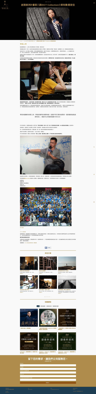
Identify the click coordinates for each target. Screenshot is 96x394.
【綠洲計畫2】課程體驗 (25, 328)
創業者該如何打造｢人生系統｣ (63, 270)
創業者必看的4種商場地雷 (24, 270)
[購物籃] (94, 147)
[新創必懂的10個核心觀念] (29, 281)
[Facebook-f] (94, 174)
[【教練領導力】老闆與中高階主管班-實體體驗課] (67, 317)
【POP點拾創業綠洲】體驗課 (31, 242)
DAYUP (74, 389)
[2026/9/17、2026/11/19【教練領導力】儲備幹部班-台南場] (48, 341)
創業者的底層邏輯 (42, 270)
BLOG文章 (26, 41)
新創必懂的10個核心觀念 (24, 289)
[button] (48, 248)
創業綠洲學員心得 (31, 41)
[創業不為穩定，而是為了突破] (48, 281)
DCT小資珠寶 (23, 231)
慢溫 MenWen (27, 178)
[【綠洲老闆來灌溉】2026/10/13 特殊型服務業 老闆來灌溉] (48, 317)
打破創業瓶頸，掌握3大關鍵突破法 (64, 289)
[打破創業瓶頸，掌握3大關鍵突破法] (67, 281)
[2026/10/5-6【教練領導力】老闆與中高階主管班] (29, 341)
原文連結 (22, 227)
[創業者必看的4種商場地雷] (29, 263)
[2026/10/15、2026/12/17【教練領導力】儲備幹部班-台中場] (67, 341)
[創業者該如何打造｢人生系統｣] (67, 263)
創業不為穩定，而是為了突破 (44, 289)
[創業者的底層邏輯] (48, 263)
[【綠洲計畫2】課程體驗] (29, 317)
